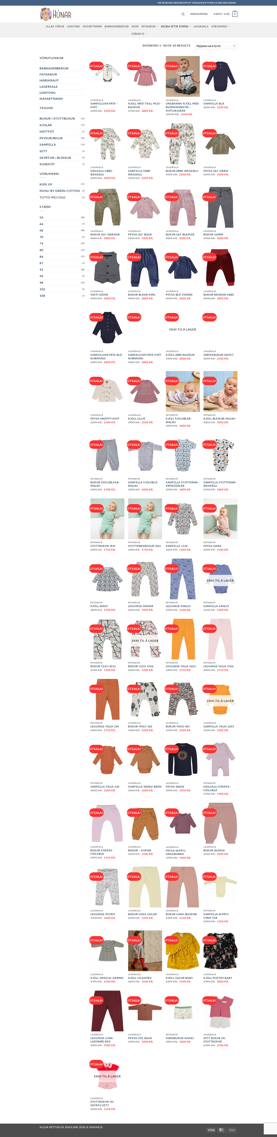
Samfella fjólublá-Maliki (143, 484)
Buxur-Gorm (213, 234)
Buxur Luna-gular (142, 914)
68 (41, 230)
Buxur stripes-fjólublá (101, 852)
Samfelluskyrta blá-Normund (106, 356)
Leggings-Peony (102, 914)
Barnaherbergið (117, 26)
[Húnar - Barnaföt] (58, 14)
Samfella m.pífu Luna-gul (216, 916)
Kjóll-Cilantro (140, 977)
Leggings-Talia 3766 (219, 666)
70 (41, 237)
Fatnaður (149, 26)
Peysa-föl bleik (140, 1038)
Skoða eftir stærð (174, 26)
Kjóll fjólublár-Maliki (179, 420)
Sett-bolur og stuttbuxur (214, 1039)
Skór (135, 26)
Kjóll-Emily (99, 606)
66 (41, 224)
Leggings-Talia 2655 (181, 666)
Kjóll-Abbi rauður (180, 354)
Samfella (48, 144)
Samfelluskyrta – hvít (104, 105)
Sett (43, 151)
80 (41, 250)
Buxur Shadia (214, 850)
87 (41, 263)
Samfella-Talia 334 (104, 786)
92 (41, 269)
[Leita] (183, 14)
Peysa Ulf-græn (216, 170)
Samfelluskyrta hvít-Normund (145, 356)
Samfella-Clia (177, 545)
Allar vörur (55, 26)
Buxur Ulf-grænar (105, 234)
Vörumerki (219, 26)
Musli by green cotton (60, 190)
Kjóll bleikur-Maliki (220, 418)
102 (42, 289)
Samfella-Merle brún (145, 786)
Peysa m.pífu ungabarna (175, 852)
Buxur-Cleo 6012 (103, 666)
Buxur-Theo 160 (140, 726)
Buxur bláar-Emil (142, 294)
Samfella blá (214, 103)
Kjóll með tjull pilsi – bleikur (145, 105)
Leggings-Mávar (140, 606)
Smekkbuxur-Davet (219, 354)
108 (42, 295)
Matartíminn (92, 26)
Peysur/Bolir (51, 138)
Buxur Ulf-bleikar (180, 234)
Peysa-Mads (175, 786)
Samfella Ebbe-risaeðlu (140, 172)
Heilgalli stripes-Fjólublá (217, 788)
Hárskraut (49, 80)
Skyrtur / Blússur (55, 157)
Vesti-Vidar (99, 294)
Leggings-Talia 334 (104, 726)
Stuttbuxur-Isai (103, 545)
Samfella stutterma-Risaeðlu (220, 484)
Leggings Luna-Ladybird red (102, 1039)
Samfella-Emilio (216, 606)
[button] (199, 14)
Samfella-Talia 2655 (219, 726)
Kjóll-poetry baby (218, 977)
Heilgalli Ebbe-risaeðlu (101, 172)
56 (41, 217)
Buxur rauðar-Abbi (219, 294)
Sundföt (47, 164)
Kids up (46, 184)
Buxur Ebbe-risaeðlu (182, 170)
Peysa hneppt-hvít (104, 418)
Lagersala (201, 26)
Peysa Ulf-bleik (140, 234)
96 (41, 276)
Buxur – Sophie (140, 850)
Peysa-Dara (213, 545)
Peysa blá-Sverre (179, 294)
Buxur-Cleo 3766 (141, 666)
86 (41, 256)
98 (41, 282)
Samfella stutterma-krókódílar (182, 484)
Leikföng (73, 26)
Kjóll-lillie (136, 418)
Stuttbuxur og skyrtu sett (102, 1103)
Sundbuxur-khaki (180, 1038)
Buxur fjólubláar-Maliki (105, 484)
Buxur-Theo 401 (178, 726)
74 (41, 243)
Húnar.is (138, 33)
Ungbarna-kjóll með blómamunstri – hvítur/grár (182, 107)
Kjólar (46, 125)
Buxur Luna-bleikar (181, 914)
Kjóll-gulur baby (179, 977)
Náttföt (47, 131)
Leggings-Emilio (178, 606)
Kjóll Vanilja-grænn (106, 977)
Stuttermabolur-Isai (144, 545)
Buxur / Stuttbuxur (57, 118)
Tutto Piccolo (52, 197)
